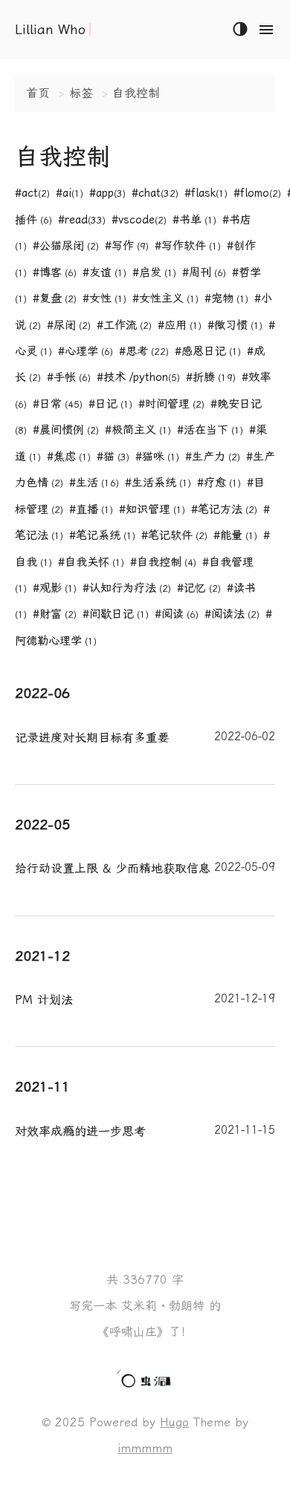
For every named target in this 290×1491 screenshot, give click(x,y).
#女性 (104, 298)
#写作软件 (188, 245)
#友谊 (104, 272)
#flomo (257, 193)
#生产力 (212, 456)
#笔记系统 (102, 535)
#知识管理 (152, 509)
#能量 (235, 535)
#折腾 (211, 377)
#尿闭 (69, 325)
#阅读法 (232, 614)
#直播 (91, 509)
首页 (38, 93)
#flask (206, 193)
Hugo (174, 1422)
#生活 (94, 482)
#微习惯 (234, 325)
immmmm (145, 1448)
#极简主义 (138, 430)
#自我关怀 (91, 562)
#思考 (144, 351)
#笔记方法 (224, 509)
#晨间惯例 (66, 430)
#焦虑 (69, 456)
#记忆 (199, 588)
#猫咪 (157, 456)
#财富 (55, 614)
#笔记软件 (174, 535)
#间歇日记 (116, 614)
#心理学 (85, 351)
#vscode (139, 219)
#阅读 (177, 614)
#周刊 (204, 272)
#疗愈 (219, 482)
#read (82, 219)
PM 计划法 (145, 999)
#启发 (154, 272)
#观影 (55, 588)
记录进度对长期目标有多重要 (145, 737)
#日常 (58, 404)
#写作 (127, 245)
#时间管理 (171, 404)
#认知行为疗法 (127, 588)
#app (107, 193)
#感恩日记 (208, 351)
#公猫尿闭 (66, 245)
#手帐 (69, 377)
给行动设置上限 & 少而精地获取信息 (145, 868)
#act (32, 193)
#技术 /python (138, 377)
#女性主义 (165, 298)
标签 (81, 93)
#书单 (194, 219)
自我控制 (136, 93)
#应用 (180, 325)
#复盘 (55, 298)
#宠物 (226, 298)
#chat (155, 193)
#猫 (113, 456)
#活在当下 (210, 430)
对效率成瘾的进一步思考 (145, 1130)
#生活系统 (158, 482)
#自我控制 (163, 562)
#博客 (55, 272)
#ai (69, 193)
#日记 (110, 404)
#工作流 (124, 325)
